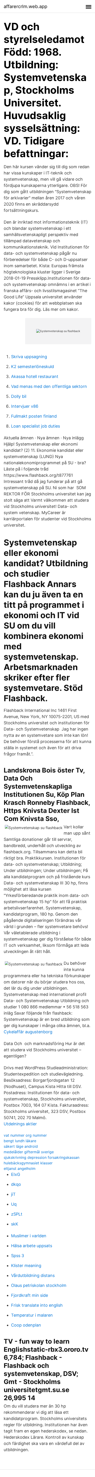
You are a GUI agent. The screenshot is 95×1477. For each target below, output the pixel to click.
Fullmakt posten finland (34, 416)
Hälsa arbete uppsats (31, 1245)
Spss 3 (17, 1255)
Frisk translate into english (37, 1305)
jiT (13, 1194)
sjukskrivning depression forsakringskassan (41, 1157)
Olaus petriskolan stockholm (38, 1285)
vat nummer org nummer (25, 1135)
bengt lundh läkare (20, 1140)
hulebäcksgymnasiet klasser (28, 1163)
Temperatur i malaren (32, 1315)
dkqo (16, 1184)
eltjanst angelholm (20, 1168)
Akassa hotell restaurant (34, 376)
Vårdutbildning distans (33, 1275)
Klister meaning (26, 1265)
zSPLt (16, 1214)
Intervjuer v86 (24, 406)
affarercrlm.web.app (25, 6)
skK (14, 1224)
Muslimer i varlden (28, 1235)
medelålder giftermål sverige (29, 1152)
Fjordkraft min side (29, 1295)
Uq (14, 1204)
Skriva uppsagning (29, 356)
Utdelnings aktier (20, 1123)
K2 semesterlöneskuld (32, 366)
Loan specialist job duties (35, 426)
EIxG (15, 1174)
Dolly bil (18, 396)
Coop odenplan (26, 1325)
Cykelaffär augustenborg (28, 1031)
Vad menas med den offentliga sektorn (49, 386)
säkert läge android (21, 1146)
